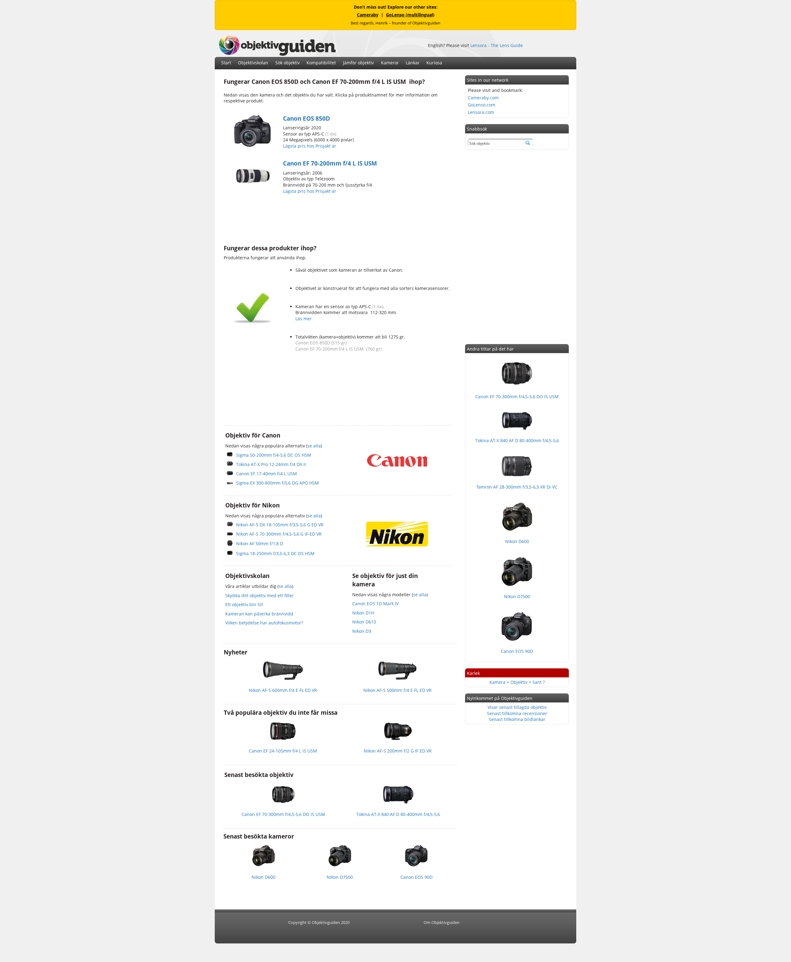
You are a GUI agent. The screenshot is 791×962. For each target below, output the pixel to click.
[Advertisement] (336, 218)
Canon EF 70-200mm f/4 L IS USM (330, 163)
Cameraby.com (483, 98)
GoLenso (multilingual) (410, 15)
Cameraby (368, 15)
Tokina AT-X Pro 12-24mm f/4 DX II (271, 464)
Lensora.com (481, 112)
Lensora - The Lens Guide (496, 45)
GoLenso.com (481, 105)
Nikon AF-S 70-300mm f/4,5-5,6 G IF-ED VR (279, 534)
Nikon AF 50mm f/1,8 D (259, 543)
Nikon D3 (361, 631)
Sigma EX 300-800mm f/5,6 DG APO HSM (277, 483)
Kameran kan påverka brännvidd (259, 614)
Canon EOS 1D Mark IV (375, 603)
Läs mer (303, 318)
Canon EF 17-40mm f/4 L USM (266, 474)
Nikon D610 (364, 622)
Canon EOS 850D (306, 118)
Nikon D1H (363, 613)
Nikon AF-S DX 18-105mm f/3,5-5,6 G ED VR (280, 525)
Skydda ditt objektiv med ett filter (259, 595)
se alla (314, 446)
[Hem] (277, 54)
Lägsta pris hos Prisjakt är (310, 146)
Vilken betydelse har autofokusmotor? (264, 623)
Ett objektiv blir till (244, 604)
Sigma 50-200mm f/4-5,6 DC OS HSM (273, 455)
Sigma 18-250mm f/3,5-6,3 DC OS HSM (275, 553)
